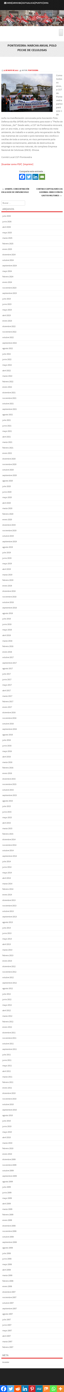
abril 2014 (6, 878)
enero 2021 (7, 453)
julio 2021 (6, 420)
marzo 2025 (7, 238)
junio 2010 (6, 1126)
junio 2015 (6, 812)
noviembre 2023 (9, 288)
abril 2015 (6, 823)
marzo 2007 (7, 1341)
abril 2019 (6, 569)
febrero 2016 (7, 768)
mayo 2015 (7, 817)
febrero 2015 (7, 834)
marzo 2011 (7, 1077)
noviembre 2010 (9, 1099)
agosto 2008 (7, 1248)
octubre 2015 (8, 790)
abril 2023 (6, 315)
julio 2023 (6, 299)
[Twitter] (29, 177)
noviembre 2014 (9, 845)
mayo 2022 (7, 365)
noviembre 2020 (9, 464)
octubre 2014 (8, 850)
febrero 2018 (7, 646)
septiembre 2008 (9, 1242)
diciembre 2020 (9, 459)
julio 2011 (6, 1054)
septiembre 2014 (9, 856)
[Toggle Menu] (61, 32)
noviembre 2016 (9, 718)
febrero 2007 (7, 1347)
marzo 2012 (7, 1016)
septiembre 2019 (9, 541)
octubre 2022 (8, 337)
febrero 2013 (7, 955)
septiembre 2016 (9, 729)
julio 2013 (6, 928)
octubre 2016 (8, 723)
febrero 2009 (7, 1214)
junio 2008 (6, 1259)
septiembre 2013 (9, 916)
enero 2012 (7, 1027)
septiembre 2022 (9, 343)
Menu (32, 27)
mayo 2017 (7, 685)
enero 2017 (7, 707)
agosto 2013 (7, 922)
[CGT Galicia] (32, 23)
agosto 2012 (7, 988)
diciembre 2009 (9, 1159)
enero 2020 (7, 519)
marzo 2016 (7, 762)
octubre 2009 (8, 1170)
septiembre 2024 (9, 265)
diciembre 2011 (9, 1032)
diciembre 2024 (9, 254)
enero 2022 (7, 387)
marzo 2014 (7, 883)
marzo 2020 (7, 508)
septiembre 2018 (9, 608)
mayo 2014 (7, 872)
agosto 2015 (7, 801)
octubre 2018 (8, 602)
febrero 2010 (7, 1148)
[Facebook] (22, 177)
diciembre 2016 (9, 712)
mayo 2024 (7, 271)
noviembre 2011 (9, 1038)
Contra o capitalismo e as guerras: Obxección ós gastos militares (49, 192)
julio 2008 (6, 1253)
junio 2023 (6, 304)
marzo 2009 (7, 1209)
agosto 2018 (7, 613)
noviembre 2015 (9, 784)
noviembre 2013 (9, 905)
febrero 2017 (7, 701)
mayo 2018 (7, 630)
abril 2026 (6, 227)
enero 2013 (7, 961)
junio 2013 (6, 933)
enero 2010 (7, 1154)
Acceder (5, 1362)
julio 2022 (6, 354)
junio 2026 (6, 221)
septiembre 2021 (9, 409)
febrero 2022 (7, 381)
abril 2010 (6, 1137)
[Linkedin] (35, 177)
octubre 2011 (8, 1043)
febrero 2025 (7, 243)
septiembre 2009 (9, 1176)
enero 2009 (7, 1220)
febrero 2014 (7, 889)
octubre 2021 (8, 403)
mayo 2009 (7, 1198)
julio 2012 (6, 994)
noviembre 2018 (9, 597)
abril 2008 (6, 1270)
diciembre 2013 (9, 900)
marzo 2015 (7, 828)
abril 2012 (6, 1010)
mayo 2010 (7, 1132)
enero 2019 (7, 586)
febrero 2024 (7, 276)
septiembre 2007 (9, 1308)
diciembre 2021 (9, 392)
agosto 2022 (7, 348)
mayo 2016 (7, 751)
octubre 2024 (8, 260)
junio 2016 (6, 745)
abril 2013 (6, 944)
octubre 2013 (8, 911)
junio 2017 (6, 679)
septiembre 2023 (9, 293)
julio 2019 (6, 552)
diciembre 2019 (9, 525)
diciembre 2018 (9, 591)
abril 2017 (6, 690)
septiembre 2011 (9, 1049)
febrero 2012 (7, 1021)
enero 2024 (7, 282)
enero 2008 (7, 1286)
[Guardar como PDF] (11, 164)
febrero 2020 (7, 514)
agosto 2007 (7, 1314)
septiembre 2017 (9, 663)
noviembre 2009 (9, 1165)
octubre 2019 (8, 536)
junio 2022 (6, 359)
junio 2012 (6, 999)
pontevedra (33, 70)
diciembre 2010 (9, 1093)
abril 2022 (6, 370)
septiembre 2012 (9, 983)
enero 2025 (7, 249)
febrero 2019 (7, 580)
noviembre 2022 (9, 332)
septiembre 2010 (9, 1110)
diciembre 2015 (9, 779)
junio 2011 (6, 1060)
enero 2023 (7, 321)
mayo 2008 (7, 1264)
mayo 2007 (7, 1330)
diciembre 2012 (9, 966)
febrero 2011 (7, 1082)
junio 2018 (6, 624)
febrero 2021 (7, 448)
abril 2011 (6, 1071)
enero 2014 (7, 894)
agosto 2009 (7, 1181)
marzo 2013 (7, 950)
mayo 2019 (7, 563)
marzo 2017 (7, 696)
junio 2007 (6, 1325)
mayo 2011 (7, 1065)
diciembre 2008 (9, 1226)
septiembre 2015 (9, 795)
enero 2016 (7, 773)
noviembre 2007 (9, 1297)
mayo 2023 (7, 310)
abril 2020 (6, 503)
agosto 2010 (7, 1115)
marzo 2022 (7, 376)
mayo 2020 (7, 497)
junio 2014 (6, 867)
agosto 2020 (7, 481)
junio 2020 (6, 492)
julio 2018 (6, 619)
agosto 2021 (7, 414)
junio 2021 (6, 426)
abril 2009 (6, 1203)
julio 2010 (6, 1121)
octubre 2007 (8, 1303)
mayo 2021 (7, 431)
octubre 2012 (8, 977)
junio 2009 (6, 1192)
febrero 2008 (7, 1281)
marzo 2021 (7, 442)
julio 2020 (6, 486)
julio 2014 (6, 861)
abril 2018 (6, 635)
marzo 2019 (7, 575)
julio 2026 (6, 216)
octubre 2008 (8, 1237)
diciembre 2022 (9, 326)
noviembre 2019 (9, 530)
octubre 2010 (8, 1104)
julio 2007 (6, 1319)
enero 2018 (7, 652)
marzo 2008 (7, 1275)
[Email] (42, 177)
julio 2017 (6, 674)
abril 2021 (6, 437)
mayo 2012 (7, 1005)
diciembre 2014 (9, 839)
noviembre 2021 (9, 398)
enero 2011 (7, 1088)
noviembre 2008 (9, 1231)
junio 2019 (6, 558)
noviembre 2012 (9, 972)
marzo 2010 (7, 1143)
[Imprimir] (28, 164)
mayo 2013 (7, 939)
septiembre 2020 (9, 475)
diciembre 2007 (9, 1292)
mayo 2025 (7, 232)
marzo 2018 (7, 641)
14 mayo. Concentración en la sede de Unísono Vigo (15, 191)
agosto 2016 (7, 734)
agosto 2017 (7, 668)
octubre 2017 (8, 657)
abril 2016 (6, 757)
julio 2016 (6, 740)
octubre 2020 (8, 470)
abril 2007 (6, 1336)
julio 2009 (6, 1187)
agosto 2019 (7, 547)
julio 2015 (6, 806)
